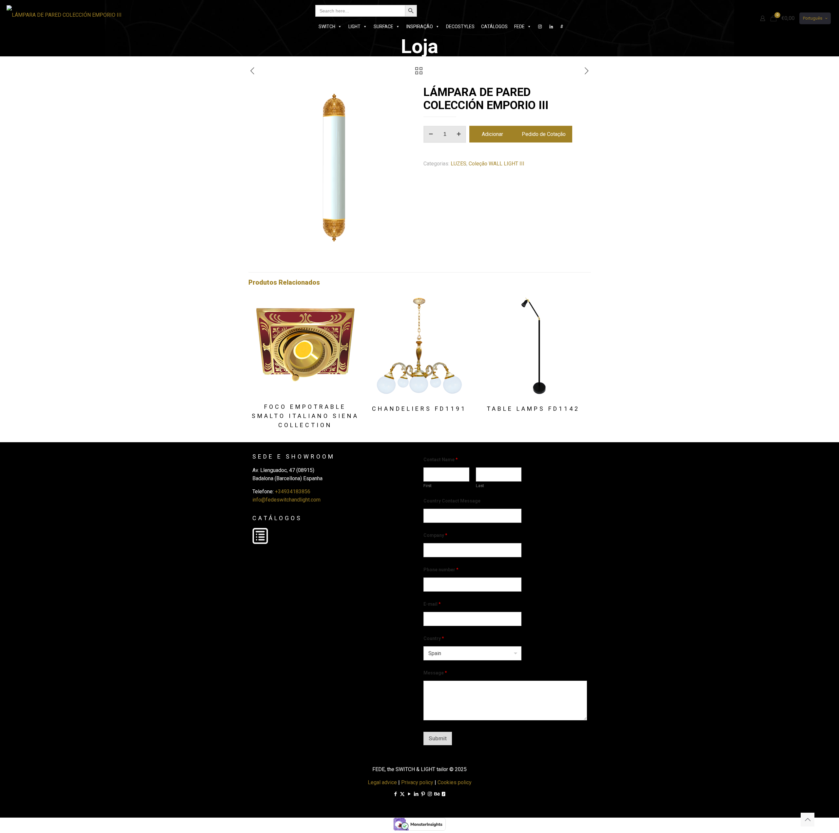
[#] (540, 26)
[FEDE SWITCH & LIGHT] (64, 14)
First (427, 485)
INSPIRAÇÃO (419, 26)
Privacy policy (417, 782)
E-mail (432, 604)
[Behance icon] (436, 794)
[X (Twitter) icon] (402, 794)
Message (435, 672)
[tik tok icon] (443, 794)
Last (480, 485)
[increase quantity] (458, 134)
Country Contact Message (451, 500)
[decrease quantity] (431, 134)
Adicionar (492, 134)
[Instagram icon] (429, 794)
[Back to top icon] (807, 819)
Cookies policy (455, 782)
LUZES (458, 164)
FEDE (519, 26)
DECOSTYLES (460, 26)
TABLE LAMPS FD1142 (533, 408)
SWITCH (327, 26)
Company (435, 535)
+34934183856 (292, 491)
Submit (438, 738)
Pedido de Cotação (544, 134)
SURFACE (383, 26)
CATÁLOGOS (494, 26)
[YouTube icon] (409, 794)
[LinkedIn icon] (416, 794)
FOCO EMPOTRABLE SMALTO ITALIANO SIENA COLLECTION (305, 415)
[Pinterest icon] (422, 794)
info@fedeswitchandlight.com (286, 500)
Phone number (441, 569)
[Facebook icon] (395, 794)
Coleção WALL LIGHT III (496, 164)
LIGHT (354, 26)
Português (812, 18)
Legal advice (382, 782)
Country (433, 638)
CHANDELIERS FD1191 (419, 408)
